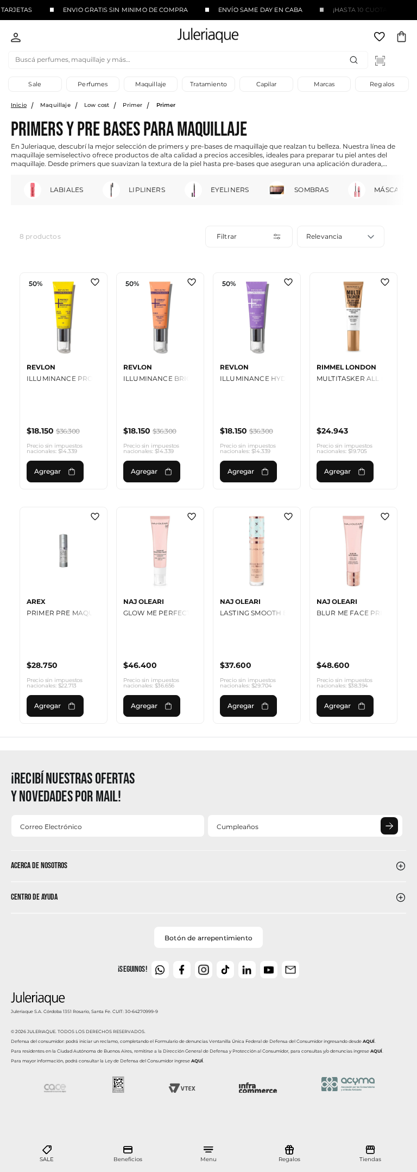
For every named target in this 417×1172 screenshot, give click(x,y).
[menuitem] (47, 1154)
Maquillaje (151, 84)
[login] (15, 38)
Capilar (266, 84)
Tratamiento (208, 84)
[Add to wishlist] (95, 283)
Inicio (19, 105)
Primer (132, 105)
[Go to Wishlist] (380, 38)
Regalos (382, 84)
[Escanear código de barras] (380, 60)
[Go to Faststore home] (198, 37)
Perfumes (93, 84)
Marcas (324, 84)
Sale (34, 84)
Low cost (96, 105)
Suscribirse (389, 826)
